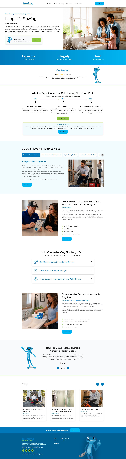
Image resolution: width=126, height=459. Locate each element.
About (55, 438)
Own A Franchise (78, 3)
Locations (99, 3)
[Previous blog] (97, 384)
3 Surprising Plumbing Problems (90, 409)
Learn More (63, 131)
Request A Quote (63, 118)
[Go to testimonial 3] (64, 368)
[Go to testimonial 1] (61, 368)
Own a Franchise (65, 438)
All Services (56, 441)
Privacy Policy (39, 454)
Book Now (36, 40)
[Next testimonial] (68, 368)
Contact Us (69, 3)
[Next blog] (102, 384)
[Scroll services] (102, 155)
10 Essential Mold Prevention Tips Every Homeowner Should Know (62, 410)
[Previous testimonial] (58, 368)
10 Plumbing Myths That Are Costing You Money (34, 410)
